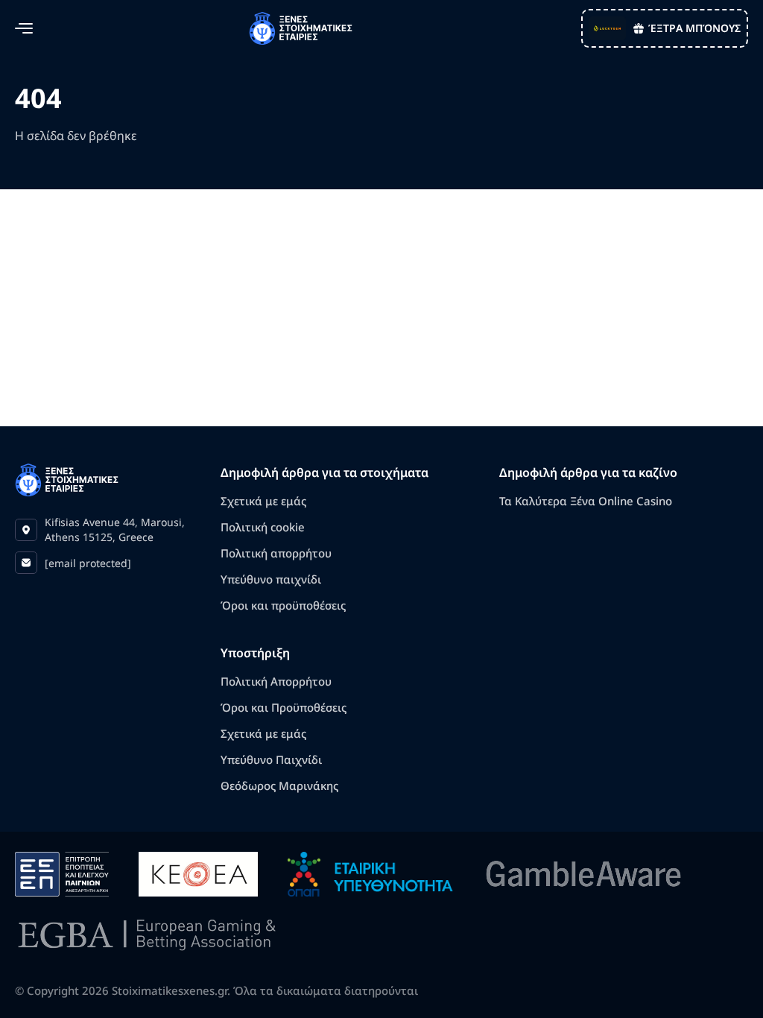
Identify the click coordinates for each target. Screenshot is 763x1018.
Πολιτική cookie (263, 526)
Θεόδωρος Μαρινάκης (279, 785)
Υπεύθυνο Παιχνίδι (271, 759)
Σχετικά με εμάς (263, 500)
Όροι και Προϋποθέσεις (283, 707)
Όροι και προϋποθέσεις (283, 605)
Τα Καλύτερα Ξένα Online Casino (585, 500)
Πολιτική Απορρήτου (276, 681)
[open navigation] (24, 28)
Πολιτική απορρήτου (276, 553)
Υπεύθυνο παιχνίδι (271, 579)
